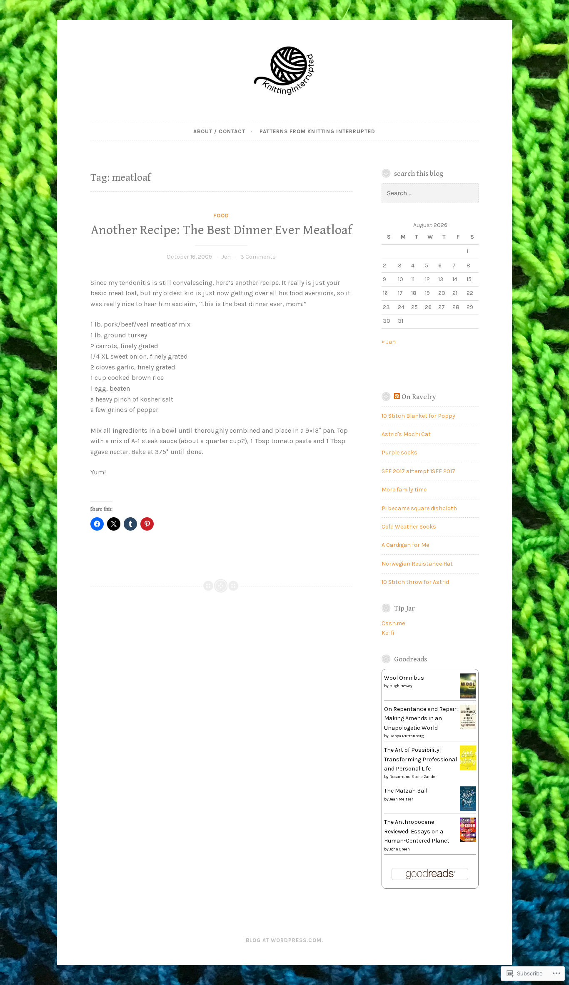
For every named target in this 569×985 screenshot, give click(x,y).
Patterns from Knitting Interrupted (317, 131)
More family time (404, 489)
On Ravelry (419, 397)
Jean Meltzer (401, 799)
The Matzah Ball (405, 790)
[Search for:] (430, 193)
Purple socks (399, 452)
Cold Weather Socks (409, 526)
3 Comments (258, 256)
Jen (226, 256)
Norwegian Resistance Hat (417, 563)
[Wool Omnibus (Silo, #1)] (468, 697)
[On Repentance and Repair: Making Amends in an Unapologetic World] (468, 727)
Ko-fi (388, 632)
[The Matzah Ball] (468, 809)
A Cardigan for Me (405, 545)
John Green (399, 849)
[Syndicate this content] (397, 397)
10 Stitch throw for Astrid (415, 582)
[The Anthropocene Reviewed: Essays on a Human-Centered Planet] (468, 840)
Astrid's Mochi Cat (406, 434)
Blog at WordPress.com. (284, 940)
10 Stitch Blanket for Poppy (418, 415)
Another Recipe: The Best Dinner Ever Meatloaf (221, 230)
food (221, 215)
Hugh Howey (400, 685)
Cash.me (393, 623)
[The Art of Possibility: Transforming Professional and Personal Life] (468, 768)
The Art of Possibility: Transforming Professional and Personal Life (420, 759)
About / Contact (219, 131)
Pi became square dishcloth (419, 508)
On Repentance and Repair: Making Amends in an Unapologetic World (421, 718)
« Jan (389, 341)
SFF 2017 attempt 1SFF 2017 (418, 471)
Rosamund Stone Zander (413, 776)
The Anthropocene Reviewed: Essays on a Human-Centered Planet (416, 831)
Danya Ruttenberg (406, 735)
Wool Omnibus (404, 677)
